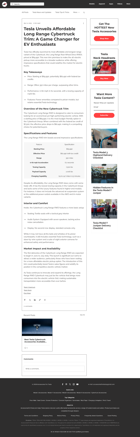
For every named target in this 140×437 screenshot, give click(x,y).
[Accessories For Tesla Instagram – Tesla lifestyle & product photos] (73, 384)
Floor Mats (33, 400)
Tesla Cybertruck (29, 287)
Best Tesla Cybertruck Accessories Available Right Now (35, 340)
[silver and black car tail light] (37, 327)
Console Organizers (65, 400)
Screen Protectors (52, 400)
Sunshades (76, 400)
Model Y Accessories (54, 392)
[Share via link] (40, 300)
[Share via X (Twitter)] (30, 300)
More (75, 12)
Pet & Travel (107, 400)
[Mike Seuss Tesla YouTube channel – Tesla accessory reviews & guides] (77, 384)
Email (96, 107)
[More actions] (83, 23)
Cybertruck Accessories (99, 392)
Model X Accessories (83, 392)
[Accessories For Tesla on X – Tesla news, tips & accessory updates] (70, 384)
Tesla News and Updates (41, 12)
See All (82, 315)
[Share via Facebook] (25, 300)
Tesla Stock (27, 290)
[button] (84, 12)
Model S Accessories (69, 392)
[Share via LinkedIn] (35, 300)
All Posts (25, 12)
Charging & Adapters (95, 400)
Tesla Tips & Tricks (62, 12)
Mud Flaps (84, 400)
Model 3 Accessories (40, 392)
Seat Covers (41, 400)
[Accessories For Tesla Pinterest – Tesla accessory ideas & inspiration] (66, 384)
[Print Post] (45, 300)
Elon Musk (27, 293)
